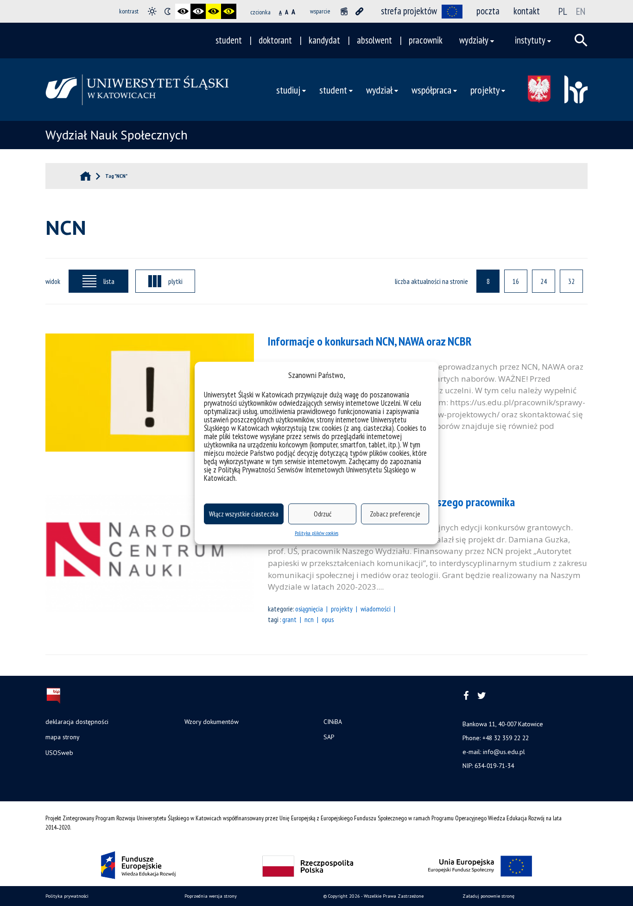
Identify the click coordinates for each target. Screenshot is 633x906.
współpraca (431, 89)
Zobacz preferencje (395, 514)
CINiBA (332, 721)
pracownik (426, 40)
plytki (175, 281)
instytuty (530, 40)
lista (108, 281)
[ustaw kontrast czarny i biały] (182, 11)
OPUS (328, 619)
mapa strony (62, 737)
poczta (488, 11)
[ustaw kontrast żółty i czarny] (228, 11)
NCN (309, 619)
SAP (328, 737)
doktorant (275, 40)
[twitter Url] (481, 696)
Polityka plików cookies (316, 532)
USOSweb (59, 753)
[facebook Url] (466, 696)
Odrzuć (322, 514)
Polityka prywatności (67, 896)
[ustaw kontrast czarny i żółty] (213, 11)
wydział (379, 89)
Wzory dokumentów (211, 721)
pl (562, 11)
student (228, 40)
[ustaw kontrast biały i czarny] (198, 11)
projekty (342, 608)
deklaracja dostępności (76, 721)
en (580, 11)
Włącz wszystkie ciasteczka (244, 514)
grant (289, 619)
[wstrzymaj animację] (344, 11)
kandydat (324, 40)
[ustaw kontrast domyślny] (152, 11)
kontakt (526, 11)
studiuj (288, 89)
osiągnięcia (309, 608)
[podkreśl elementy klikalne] (359, 11)
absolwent (374, 40)
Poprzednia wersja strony (210, 896)
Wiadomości (376, 608)
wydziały (473, 40)
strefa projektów (409, 11)
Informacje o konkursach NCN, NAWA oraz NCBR (370, 341)
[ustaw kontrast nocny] (167, 11)
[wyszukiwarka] (581, 40)
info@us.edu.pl (504, 752)
